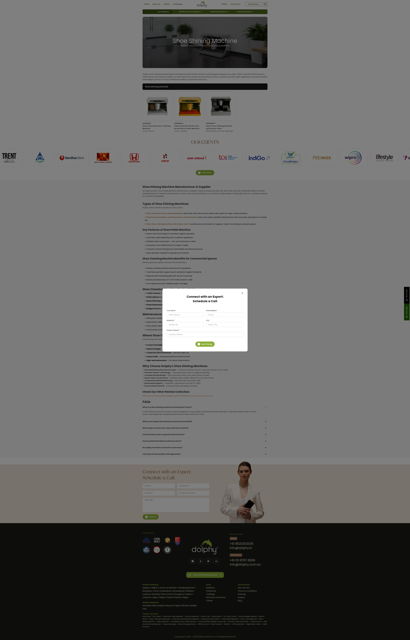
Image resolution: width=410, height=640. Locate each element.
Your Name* (171, 310)
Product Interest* (173, 330)
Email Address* (211, 310)
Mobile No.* (171, 320)
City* (208, 320)
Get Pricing (206, 344)
